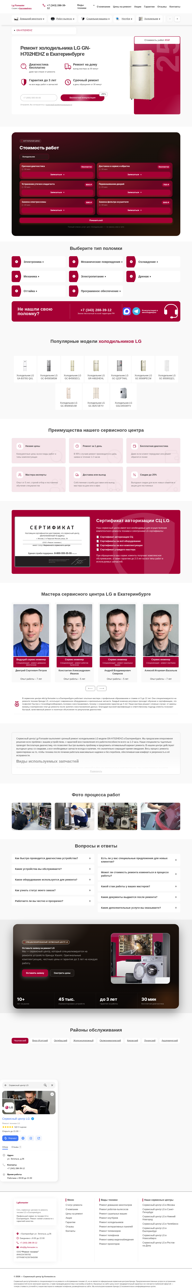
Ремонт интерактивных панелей (116, 1226)
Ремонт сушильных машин (113, 1213)
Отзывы (162, 6)
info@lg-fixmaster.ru (29, 1247)
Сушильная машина (97, 19)
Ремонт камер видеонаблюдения (116, 1239)
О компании (103, 6)
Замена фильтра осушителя (114, 202)
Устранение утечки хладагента (38, 184)
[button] (90, 688)
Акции (137, 6)
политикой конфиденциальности (59, 105)
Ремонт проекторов (109, 1244)
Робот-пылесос (64, 19)
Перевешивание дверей (111, 184)
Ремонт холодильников (111, 1222)
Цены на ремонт (122, 6)
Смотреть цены (62, 973)
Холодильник (151, 19)
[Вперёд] (177, 19)
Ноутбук (126, 19)
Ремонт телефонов (109, 1235)
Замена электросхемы (34, 202)
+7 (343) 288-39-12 (56, 7)
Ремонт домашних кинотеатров (115, 1205)
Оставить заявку (35, 973)
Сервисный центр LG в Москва (159, 1205)
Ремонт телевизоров (110, 1231)
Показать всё (96, 220)
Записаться (56, 174)
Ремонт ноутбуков (108, 1218)
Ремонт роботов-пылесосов (113, 1209)
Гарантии (149, 6)
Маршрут (12, 1138)
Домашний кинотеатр (31, 19)
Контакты (175, 6)
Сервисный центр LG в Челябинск (160, 1224)
